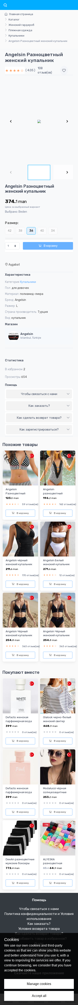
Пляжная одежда (20, 30)
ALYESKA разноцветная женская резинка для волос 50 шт (57, 865)
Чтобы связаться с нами (39, 394)
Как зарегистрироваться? (39, 429)
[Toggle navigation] (5, 5)
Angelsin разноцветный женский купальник (56, 493)
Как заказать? (39, 406)
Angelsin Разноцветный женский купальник (19, 493)
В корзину (50, 246)
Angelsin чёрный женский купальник (19, 562)
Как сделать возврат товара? (39, 418)
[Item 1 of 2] (39, 121)
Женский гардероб (21, 24)
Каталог (14, 19)
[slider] (15, 70)
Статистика (14, 360)
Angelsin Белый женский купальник (56, 562)
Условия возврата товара (39, 929)
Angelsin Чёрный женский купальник (19, 633)
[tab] (39, 394)
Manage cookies (39, 984)
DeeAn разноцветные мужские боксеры (20, 861)
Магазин (11, 324)
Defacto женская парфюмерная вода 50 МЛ (19, 721)
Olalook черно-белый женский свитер (57, 719)
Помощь (11, 385)
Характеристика (17, 274)
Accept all (39, 996)
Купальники (16, 35)
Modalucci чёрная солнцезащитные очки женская (55, 792)
